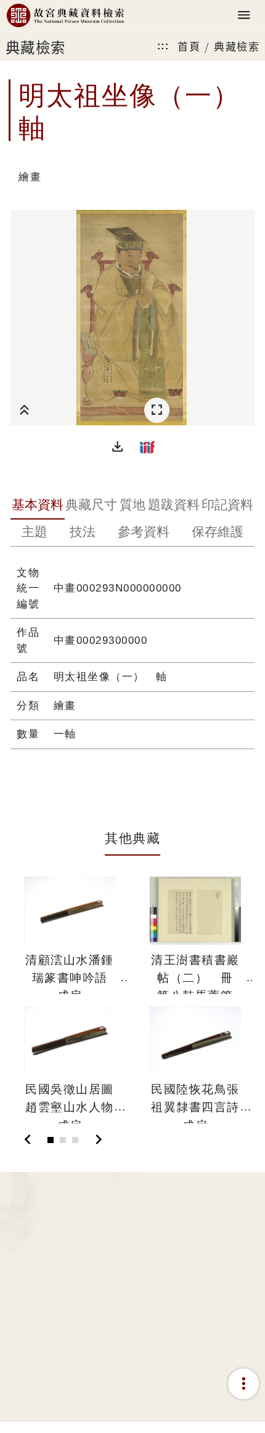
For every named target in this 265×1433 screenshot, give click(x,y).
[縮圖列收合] (24, 410)
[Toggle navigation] (244, 16)
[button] (117, 447)
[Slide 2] (63, 1140)
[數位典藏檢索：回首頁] (65, 15)
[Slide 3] (75, 1140)
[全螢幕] (156, 410)
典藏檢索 (236, 46)
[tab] (37, 506)
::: (163, 46)
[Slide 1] (50, 1140)
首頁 (188, 46)
